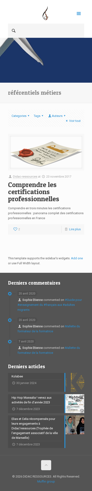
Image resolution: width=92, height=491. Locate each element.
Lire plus (75, 229)
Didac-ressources (25, 176)
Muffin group (46, 481)
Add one (77, 258)
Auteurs (57, 116)
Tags (37, 116)
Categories (19, 116)
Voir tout (74, 121)
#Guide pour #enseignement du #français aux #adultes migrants (49, 305)
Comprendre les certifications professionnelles (33, 191)
